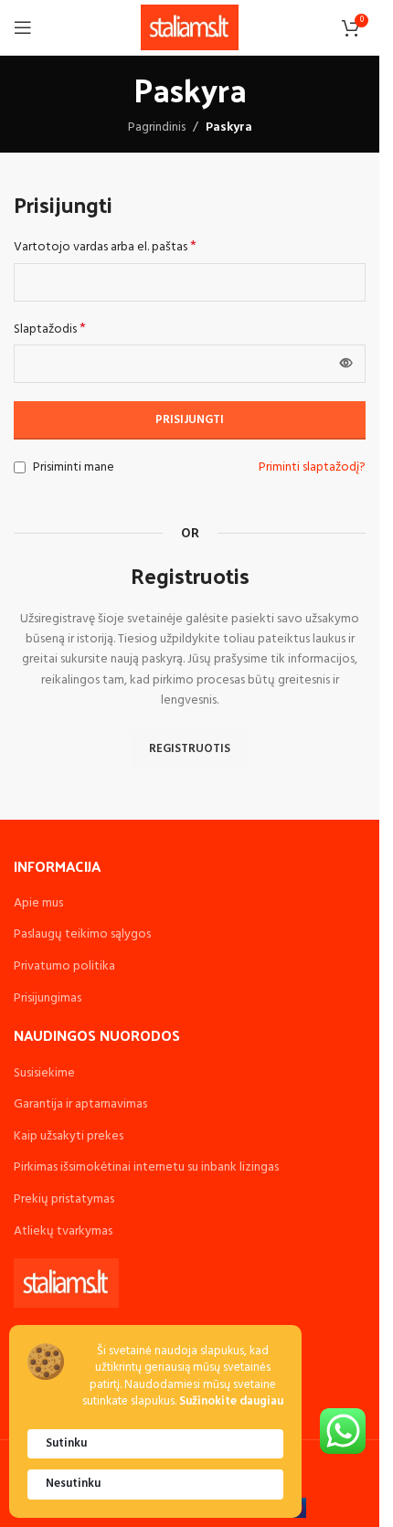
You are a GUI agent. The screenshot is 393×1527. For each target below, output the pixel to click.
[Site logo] (190, 27)
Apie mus (38, 903)
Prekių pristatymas (64, 1199)
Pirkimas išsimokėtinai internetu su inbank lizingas (146, 1167)
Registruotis (189, 748)
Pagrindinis (157, 128)
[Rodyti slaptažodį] (346, 364)
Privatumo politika (64, 966)
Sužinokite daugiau (231, 1402)
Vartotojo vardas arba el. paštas (105, 248)
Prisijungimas (47, 998)
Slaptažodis (50, 330)
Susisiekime (44, 1073)
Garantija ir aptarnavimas (80, 1104)
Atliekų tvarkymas (63, 1231)
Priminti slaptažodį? (312, 468)
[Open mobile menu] (23, 27)
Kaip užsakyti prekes (68, 1136)
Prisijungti (189, 419)
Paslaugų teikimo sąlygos (82, 934)
